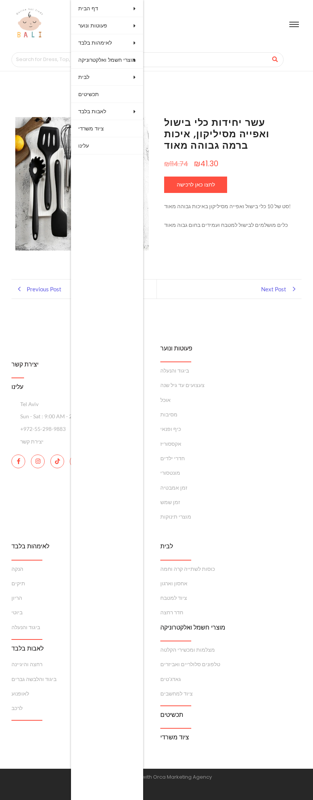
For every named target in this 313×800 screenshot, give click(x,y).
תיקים (18, 583)
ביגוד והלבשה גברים (33, 679)
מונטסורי (170, 472)
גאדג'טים (170, 679)
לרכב (17, 708)
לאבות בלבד (92, 111)
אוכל (165, 400)
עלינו (83, 145)
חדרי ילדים (172, 458)
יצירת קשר (25, 364)
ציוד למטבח (173, 597)
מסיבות (168, 414)
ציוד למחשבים (176, 693)
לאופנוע (20, 693)
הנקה (17, 568)
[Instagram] (38, 461)
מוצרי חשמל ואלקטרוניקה (107, 60)
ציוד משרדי (91, 128)
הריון (16, 597)
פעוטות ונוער (92, 25)
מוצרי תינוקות (175, 516)
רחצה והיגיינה (26, 664)
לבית (83, 77)
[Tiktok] (57, 461)
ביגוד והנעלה (174, 370)
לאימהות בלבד (95, 43)
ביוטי (17, 612)
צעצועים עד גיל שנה (182, 385)
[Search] (275, 59)
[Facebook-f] (18, 461)
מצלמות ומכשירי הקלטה (187, 649)
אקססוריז (170, 443)
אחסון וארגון (173, 583)
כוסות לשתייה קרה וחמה (187, 568)
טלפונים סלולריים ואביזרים (190, 664)
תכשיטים (88, 94)
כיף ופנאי (170, 429)
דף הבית (88, 8)
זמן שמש (170, 502)
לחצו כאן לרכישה (196, 184)
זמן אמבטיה (173, 487)
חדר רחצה (171, 612)
